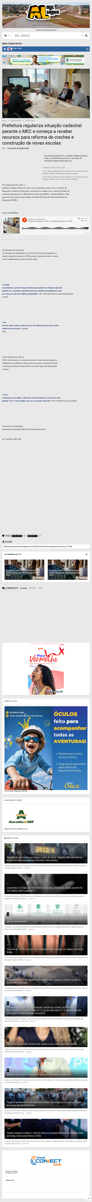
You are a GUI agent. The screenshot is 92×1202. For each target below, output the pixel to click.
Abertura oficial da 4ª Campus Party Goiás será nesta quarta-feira (39, 1074)
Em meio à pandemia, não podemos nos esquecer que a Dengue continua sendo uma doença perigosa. (65, 172)
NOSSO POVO (30, 121)
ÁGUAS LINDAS (15, 121)
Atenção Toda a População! (54, 168)
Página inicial (10, 1180)
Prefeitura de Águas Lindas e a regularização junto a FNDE (32, 239)
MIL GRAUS (22, 35)
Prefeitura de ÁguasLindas (9, 239)
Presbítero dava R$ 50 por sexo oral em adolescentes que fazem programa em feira (23, 572)
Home (4, 121)
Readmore (27, 868)
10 (8, 1128)
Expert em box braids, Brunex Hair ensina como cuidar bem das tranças (42, 1044)
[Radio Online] (87, 49)
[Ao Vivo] (4, 49)
